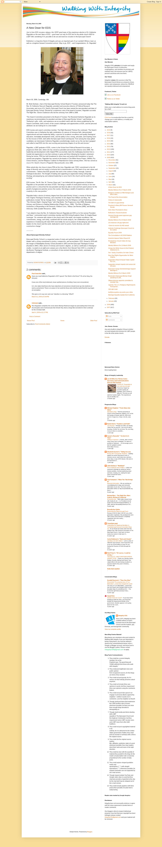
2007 (109, 307)
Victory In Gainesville (115, 200)
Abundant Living (112, 411)
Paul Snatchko (37, 273)
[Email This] (59, 262)
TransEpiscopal (112, 523)
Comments (111, 320)
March (111, 185)
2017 (109, 135)
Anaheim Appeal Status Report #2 (119, 238)
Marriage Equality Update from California (121, 295)
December (112, 160)
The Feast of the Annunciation (117, 197)
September (112, 168)
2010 (109, 155)
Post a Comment (34, 316)
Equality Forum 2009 (115, 233)
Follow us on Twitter (113, 99)
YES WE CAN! (113, 289)
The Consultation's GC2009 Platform (120, 235)
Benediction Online (113, 509)
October (111, 165)
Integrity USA (122, 615)
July (110, 174)
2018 (109, 133)
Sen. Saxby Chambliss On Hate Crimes (121, 252)
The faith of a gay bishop (116, 203)
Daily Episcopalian (113, 569)
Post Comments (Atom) (42, 324)
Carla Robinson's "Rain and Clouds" (119, 539)
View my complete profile (113, 629)
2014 (109, 144)
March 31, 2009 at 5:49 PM (40, 297)
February (112, 298)
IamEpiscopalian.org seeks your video (120, 292)
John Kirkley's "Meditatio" (116, 466)
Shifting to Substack (113, 439)
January (111, 301)
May (110, 179)
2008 (109, 304)
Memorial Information (113, 483)
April (110, 182)
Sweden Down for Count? (114, 597)
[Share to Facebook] (66, 262)
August (111, 171)
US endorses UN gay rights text (118, 222)
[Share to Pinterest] (68, 262)
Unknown (35, 303)
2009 (109, 157)
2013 (109, 146)
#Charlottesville (111, 499)
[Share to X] (63, 262)
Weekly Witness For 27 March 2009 (119, 190)
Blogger (89, 832)
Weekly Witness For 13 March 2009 (119, 245)
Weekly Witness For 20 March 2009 (119, 220)
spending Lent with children (115, 541)
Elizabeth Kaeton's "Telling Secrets (119, 452)
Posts (109, 316)
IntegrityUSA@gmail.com (114, 649)
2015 (109, 141)
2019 (109, 130)
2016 (109, 138)
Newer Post (31, 320)
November (112, 163)
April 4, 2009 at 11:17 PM (40, 312)
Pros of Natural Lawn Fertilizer (116, 467)
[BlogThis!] (61, 262)
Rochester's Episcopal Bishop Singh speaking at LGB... (120, 277)
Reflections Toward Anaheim (117, 213)
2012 (109, 149)
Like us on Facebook (113, 95)
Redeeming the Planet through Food (117, 511)
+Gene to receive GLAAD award (118, 225)
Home (62, 320)
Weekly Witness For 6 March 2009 (119, 273)
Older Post (93, 320)
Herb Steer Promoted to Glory (117, 210)
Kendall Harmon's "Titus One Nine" (119, 580)
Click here (108, 117)
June (110, 176)
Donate (107, 337)
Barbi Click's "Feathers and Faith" (118, 424)
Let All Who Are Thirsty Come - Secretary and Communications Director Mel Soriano (118, 380)
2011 (109, 152)
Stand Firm (111, 596)
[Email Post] (55, 262)
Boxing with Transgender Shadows (117, 453)
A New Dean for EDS (115, 187)
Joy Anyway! (111, 425)
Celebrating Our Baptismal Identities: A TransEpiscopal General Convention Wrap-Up (119, 527)
